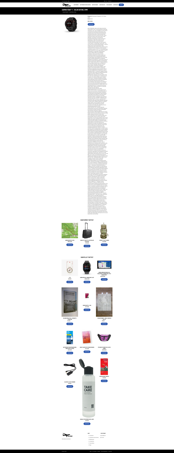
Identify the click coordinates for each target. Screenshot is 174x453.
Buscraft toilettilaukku (104, 240)
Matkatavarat (95, 4)
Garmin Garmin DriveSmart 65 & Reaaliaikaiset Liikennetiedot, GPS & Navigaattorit (104, 273)
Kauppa (121, 4)
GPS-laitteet (104, 16)
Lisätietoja (91, 24)
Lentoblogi (115, 4)
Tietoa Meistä (91, 443)
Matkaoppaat (94, 16)
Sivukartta (110, 451)
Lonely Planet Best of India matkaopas (87, 347)
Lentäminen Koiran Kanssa (94, 437)
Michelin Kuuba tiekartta (104, 376)
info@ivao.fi (109, 1)
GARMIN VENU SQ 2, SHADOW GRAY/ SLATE (87, 277)
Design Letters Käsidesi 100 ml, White (87, 419)
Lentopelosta (102, 4)
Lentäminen (76, 4)
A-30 (70, 277)
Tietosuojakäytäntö (104, 451)
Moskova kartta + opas (87, 305)
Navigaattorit (99, 16)
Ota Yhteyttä (94, 451)
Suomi (106, 1)
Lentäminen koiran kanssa (85, 4)
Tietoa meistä (109, 4)
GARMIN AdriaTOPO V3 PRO (69, 240)
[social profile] (69, 1)
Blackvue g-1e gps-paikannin (69, 381)
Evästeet (98, 451)
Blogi (90, 444)
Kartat (89, 17)
